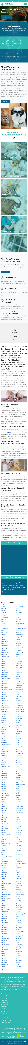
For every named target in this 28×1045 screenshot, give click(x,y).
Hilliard (4, 885)
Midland (18, 639)
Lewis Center (5, 938)
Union (17, 887)
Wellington (18, 922)
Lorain (4, 957)
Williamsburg (19, 944)
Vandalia (18, 902)
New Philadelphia (20, 691)
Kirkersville (5, 924)
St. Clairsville (19, 836)
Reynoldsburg (19, 781)
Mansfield (18, 605)
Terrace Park (19, 861)
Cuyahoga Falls (6, 766)
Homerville (5, 893)
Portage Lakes (19, 770)
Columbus (4, 753)
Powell (17, 773)
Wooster (18, 959)
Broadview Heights (7, 689)
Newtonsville (19, 696)
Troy (17, 880)
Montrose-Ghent (20, 652)
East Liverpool (5, 795)
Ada (3, 605)
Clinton (4, 746)
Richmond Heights (20, 784)
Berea (3, 661)
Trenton (18, 876)
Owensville (18, 738)
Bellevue (4, 658)
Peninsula (18, 749)
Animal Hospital (4, 998)
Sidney (17, 817)
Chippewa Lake (6, 735)
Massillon (18, 619)
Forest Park (5, 825)
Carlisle (4, 718)
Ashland (4, 619)
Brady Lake (5, 680)
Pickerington (19, 757)
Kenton (4, 915)
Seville (17, 804)
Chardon (4, 727)
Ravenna (18, 777)
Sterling (18, 839)
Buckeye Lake (5, 700)
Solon (17, 823)
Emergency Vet (4, 996)
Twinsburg (18, 883)
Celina (3, 722)
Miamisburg (19, 630)
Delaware (4, 777)
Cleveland (4, 742)
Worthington (19, 960)
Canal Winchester (6, 713)
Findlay (4, 821)
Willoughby (18, 946)
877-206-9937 (14, 1)
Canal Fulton (5, 711)
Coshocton (5, 759)
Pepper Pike (19, 751)
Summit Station (19, 854)
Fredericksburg (6, 834)
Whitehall (18, 938)
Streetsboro (19, 847)
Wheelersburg (19, 935)
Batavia (4, 638)
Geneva (4, 845)
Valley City (18, 898)
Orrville (18, 737)
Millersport (18, 643)
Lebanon (4, 937)
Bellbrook (4, 654)
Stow (17, 843)
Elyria (3, 801)
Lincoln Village (5, 944)
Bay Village (5, 641)
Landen (4, 935)
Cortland (4, 757)
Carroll (4, 720)
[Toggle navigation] (25, 4)
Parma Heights (19, 746)
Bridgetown (5, 687)
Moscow (18, 658)
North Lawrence (20, 704)
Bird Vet (3, 1008)
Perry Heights (19, 753)
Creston (4, 762)
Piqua (17, 759)
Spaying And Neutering (6, 1011)
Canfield (4, 715)
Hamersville (5, 871)
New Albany (19, 682)
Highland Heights (6, 883)
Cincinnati (4, 737)
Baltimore (4, 634)
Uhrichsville (19, 885)
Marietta (18, 608)
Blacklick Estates (6, 671)
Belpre (4, 660)
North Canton (19, 700)
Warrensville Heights (21, 913)
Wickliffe (18, 940)
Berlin (3, 663)
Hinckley (4, 889)
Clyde (3, 748)
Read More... (14, 158)
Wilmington (19, 951)
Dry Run (4, 788)
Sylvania (18, 858)
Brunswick (4, 696)
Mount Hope (19, 665)
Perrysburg (19, 755)
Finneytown (5, 823)
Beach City (4, 643)
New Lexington (19, 689)
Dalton (4, 768)
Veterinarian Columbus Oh (17, 1041)
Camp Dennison (6, 707)
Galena (4, 839)
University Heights (20, 891)
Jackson (4, 907)
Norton (18, 720)
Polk (17, 766)
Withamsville (19, 957)
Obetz (17, 729)
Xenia (17, 964)
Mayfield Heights (20, 623)
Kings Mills (5, 922)
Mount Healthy (19, 663)
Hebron (4, 880)
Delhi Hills (4, 779)
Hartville (4, 876)
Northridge (18, 716)
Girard (3, 850)
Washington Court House (20, 915)
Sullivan (18, 852)
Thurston (18, 867)
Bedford (4, 650)
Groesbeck (5, 865)
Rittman (18, 788)
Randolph (18, 775)
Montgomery (19, 650)
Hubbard (4, 896)
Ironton (4, 905)
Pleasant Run (19, 762)
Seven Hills (18, 803)
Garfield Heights (6, 843)
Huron (4, 902)
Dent (3, 782)
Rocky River (19, 792)
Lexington (4, 940)
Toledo (17, 872)
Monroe (18, 649)
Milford (18, 641)
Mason (17, 617)
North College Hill (20, 702)
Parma (17, 744)
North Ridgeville (20, 709)
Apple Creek (5, 616)
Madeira (4, 968)
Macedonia (5, 964)
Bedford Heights (6, 652)
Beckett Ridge (5, 649)
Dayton (4, 770)
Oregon (18, 735)
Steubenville (19, 841)
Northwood (19, 718)
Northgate (18, 715)
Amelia (4, 612)
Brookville (4, 694)
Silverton (18, 819)
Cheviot (4, 729)
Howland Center (6, 894)
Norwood (18, 724)
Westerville (18, 929)
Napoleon (18, 674)
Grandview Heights (7, 856)
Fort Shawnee (5, 828)
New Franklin (19, 687)
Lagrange (4, 927)
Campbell (4, 709)
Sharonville (18, 810)
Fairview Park (5, 814)
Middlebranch (19, 634)
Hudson (4, 900)
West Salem (19, 927)
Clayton (4, 740)
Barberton (4, 636)
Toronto (18, 874)
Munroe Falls (19, 672)
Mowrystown (19, 671)
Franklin (4, 832)
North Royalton (20, 711)
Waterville (18, 918)
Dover (3, 784)
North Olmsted (19, 707)
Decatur (4, 771)
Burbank (4, 704)
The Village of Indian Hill (21, 864)
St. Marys (18, 838)
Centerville (5, 724)
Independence (5, 904)
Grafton (4, 854)
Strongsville (19, 849)
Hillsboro (4, 887)
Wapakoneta (19, 909)
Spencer (18, 828)
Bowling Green (6, 678)
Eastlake (4, 797)
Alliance (4, 610)
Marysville (18, 616)
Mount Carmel (19, 660)
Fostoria (4, 830)
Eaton (3, 799)
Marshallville (19, 612)
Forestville (4, 826)
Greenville (4, 863)
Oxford (17, 740)
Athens (4, 625)
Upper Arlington (20, 893)
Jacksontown (5, 909)
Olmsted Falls (19, 731)
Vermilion (18, 904)
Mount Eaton (19, 661)
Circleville (4, 738)
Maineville (4, 970)
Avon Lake (4, 632)
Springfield (18, 834)
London (4, 955)
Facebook (18, 1043)
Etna (3, 804)
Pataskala (18, 748)
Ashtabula (4, 621)
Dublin (4, 790)
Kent (3, 913)
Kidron (4, 920)
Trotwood (18, 878)
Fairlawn (4, 812)
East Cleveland (5, 793)
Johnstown (5, 911)
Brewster (4, 683)
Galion (3, 841)
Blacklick (4, 669)
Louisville (4, 959)
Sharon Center (19, 808)
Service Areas (4, 1013)
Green (3, 860)
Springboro (19, 830)
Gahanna (4, 838)
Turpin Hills (19, 882)
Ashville (4, 623)
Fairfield (4, 810)
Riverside (18, 790)
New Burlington (20, 683)
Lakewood (4, 931)
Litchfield (4, 946)
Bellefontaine (5, 656)
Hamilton (4, 872)
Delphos (4, 781)
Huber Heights (6, 898)
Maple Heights (19, 606)
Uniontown (18, 889)
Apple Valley (5, 617)
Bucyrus (4, 702)
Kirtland (4, 926)
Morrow (18, 656)
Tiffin (17, 869)
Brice (3, 685)
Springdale (18, 832)
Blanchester (5, 672)
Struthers (18, 850)
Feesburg (4, 817)
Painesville (18, 742)
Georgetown (5, 847)
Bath (3, 639)
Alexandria (4, 608)
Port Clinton (19, 768)
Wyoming (18, 962)
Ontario (18, 733)
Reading (18, 779)
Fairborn (4, 808)
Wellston (18, 924)
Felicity (4, 819)
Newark (18, 694)
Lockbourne (5, 949)
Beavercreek (5, 647)
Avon (3, 630)
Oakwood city (19, 726)
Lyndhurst (4, 962)
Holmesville (5, 891)
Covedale (4, 760)
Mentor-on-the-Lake (21, 628)
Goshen (4, 852)
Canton (4, 716)
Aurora (4, 627)
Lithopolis (4, 948)
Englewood (5, 803)
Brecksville (5, 682)
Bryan (3, 698)
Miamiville (18, 632)
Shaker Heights (20, 806)
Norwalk (18, 722)
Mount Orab (19, 667)
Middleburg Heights (21, 636)
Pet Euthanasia (4, 1004)
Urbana (18, 896)
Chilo (3, 733)
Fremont (4, 836)
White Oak (18, 937)
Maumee (18, 621)
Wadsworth (19, 905)
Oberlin (18, 727)
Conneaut (4, 755)
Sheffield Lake (19, 812)
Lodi (3, 951)
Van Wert (18, 900)
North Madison (19, 705)
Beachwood (5, 645)
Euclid (3, 806)
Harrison (4, 874)
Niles (17, 698)
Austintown (5, 628)
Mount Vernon (19, 669)
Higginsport (5, 882)
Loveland (4, 960)
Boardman (4, 676)
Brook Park (5, 691)
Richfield (18, 782)
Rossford (18, 793)
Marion (18, 610)
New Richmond (19, 693)
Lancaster (4, 933)
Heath (3, 878)
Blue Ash (4, 674)
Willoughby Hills (20, 948)
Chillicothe (4, 731)
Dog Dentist (4, 1000)
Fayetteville (5, 815)
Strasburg (18, 845)
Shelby (17, 814)
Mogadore (18, 645)
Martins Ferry (19, 614)
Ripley (17, 786)
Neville (17, 680)
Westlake (18, 933)
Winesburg (18, 955)
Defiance (4, 775)
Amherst (4, 614)
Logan (3, 953)
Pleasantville (19, 764)
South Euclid (19, 825)
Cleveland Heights (6, 744)
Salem (17, 797)
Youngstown (19, 966)
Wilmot (17, 953)
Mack (3, 966)
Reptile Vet (3, 1006)
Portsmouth (19, 771)
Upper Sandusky (20, 894)
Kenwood (4, 916)
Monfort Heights (20, 647)
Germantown (5, 849)
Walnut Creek (19, 907)
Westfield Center (20, 931)
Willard (17, 942)
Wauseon (18, 920)
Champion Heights (6, 726)
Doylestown (5, 786)
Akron (3, 606)
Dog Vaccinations (5, 1002)
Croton (4, 764)
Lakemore (4, 929)
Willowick (18, 949)
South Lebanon (20, 826)
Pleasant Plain (19, 760)
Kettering (4, 918)
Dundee (4, 792)
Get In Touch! (5, 101)
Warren (18, 911)
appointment (5, 272)
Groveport (4, 869)
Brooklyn (4, 693)
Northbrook (19, 713)
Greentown (5, 861)
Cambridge (5, 705)
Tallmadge (18, 860)
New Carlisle (19, 685)
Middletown (19, 638)
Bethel (4, 665)
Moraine (18, 654)
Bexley (4, 667)
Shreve (17, 815)
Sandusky (18, 799)
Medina (18, 625)
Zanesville (18, 968)
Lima (3, 942)
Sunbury (18, 856)
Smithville (18, 821)
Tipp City (18, 871)
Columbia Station (6, 749)
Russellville (18, 795)
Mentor (18, 627)
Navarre (18, 676)
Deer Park (4, 773)
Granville (4, 858)
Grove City (4, 867)
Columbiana (5, 751)
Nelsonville (18, 678)
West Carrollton (20, 926)
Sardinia (18, 801)
